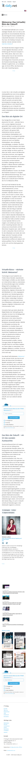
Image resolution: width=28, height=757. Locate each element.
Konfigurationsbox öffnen (16, 747)
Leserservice (7, 726)
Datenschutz (6, 711)
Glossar (5, 724)
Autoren (5, 732)
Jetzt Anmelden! (14, 417)
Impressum (6, 714)
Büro (14, 510)
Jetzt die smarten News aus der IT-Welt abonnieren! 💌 (14, 409)
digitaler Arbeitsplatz (9, 512)
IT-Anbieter (6, 730)
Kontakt (5, 708)
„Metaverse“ (21, 356)
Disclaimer (6, 716)
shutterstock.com (11, 750)
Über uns (6, 710)
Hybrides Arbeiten (7, 44)
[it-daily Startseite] (12, 6)
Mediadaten (6, 723)
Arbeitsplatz (7, 510)
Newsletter (6, 729)
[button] (4, 15)
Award (5, 727)
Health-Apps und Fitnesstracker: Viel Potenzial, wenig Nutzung (19, 660)
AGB (5, 713)
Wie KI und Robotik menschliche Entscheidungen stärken (7, 643)
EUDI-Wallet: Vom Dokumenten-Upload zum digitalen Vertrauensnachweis (7, 660)
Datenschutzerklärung (9, 427)
